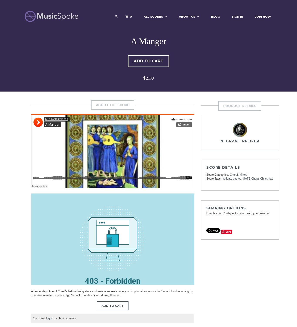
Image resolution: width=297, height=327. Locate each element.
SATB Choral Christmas (258, 178)
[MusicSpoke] (51, 16)
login (49, 318)
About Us (187, 16)
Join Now (263, 16)
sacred (237, 178)
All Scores (153, 16)
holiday (226, 178)
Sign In (237, 16)
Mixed (243, 174)
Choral (234, 174)
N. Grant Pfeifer (239, 141)
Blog (215, 16)
